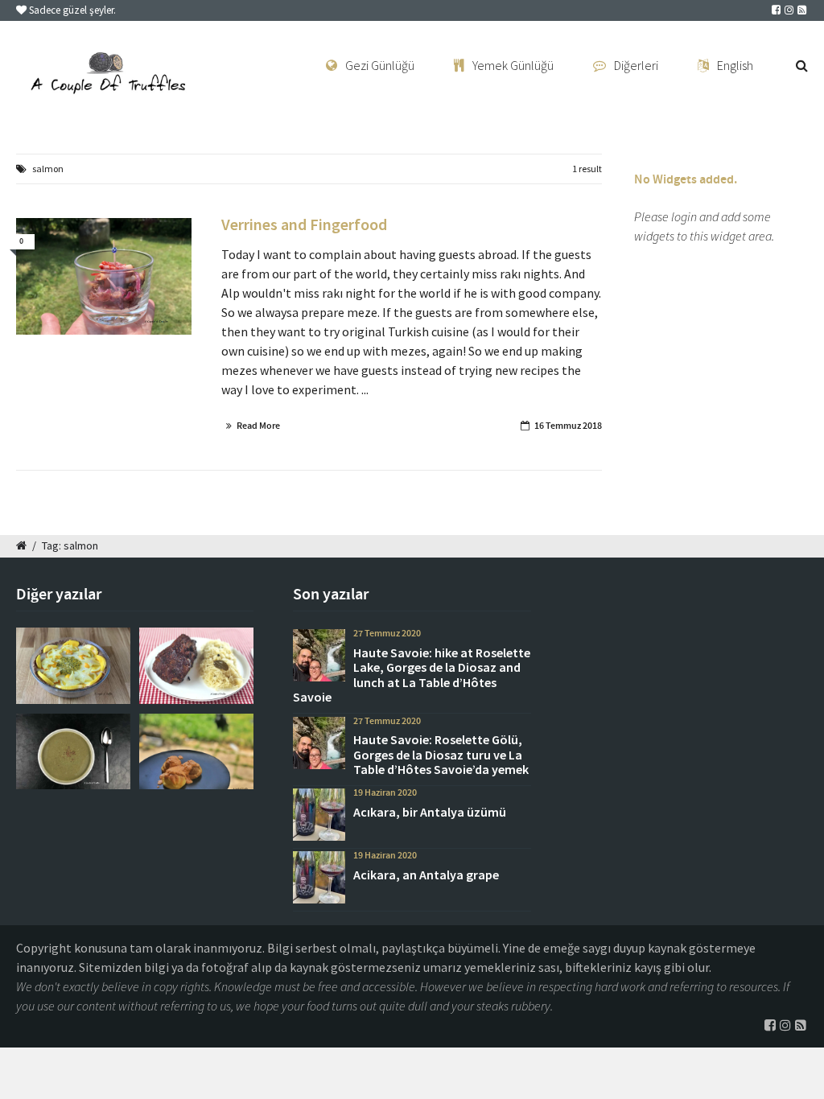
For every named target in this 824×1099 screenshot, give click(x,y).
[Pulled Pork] (196, 665)
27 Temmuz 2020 (387, 633)
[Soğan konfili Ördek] (104, 276)
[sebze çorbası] (73, 751)
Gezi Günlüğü (379, 65)
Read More (258, 425)
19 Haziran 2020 (385, 792)
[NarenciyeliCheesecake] (73, 665)
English (735, 65)
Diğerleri (636, 65)
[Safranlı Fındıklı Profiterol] (196, 751)
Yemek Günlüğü (513, 65)
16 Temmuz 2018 (568, 425)
